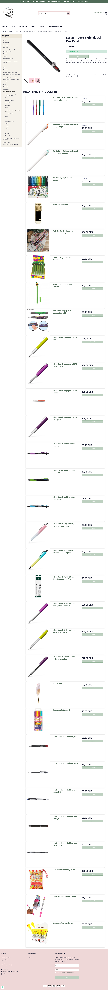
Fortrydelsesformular (55, 26)
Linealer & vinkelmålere (9, 114)
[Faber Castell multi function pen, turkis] (38, 507)
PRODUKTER (4, 26)
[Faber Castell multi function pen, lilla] (38, 454)
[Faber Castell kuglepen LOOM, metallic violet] (38, 374)
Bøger (4, 40)
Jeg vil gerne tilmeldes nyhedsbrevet (68, 972)
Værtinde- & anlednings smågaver (10, 144)
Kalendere (5, 69)
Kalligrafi (6, 107)
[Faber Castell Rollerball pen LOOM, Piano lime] (38, 641)
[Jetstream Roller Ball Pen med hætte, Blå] (38, 800)
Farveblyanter (7, 102)
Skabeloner (7, 123)
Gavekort (5, 56)
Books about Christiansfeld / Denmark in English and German (11, 50)
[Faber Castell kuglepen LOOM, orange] (38, 401)
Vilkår (33, 26)
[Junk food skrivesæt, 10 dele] (38, 880)
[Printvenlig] (106, 31)
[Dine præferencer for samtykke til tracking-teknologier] (2, 987)
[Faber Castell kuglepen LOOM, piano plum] (38, 428)
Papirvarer (5, 86)
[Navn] (67, 965)
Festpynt (5, 53)
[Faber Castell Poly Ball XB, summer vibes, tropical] (38, 561)
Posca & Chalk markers (9, 121)
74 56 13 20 (5, 969)
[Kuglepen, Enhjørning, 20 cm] (38, 907)
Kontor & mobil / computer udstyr (10, 72)
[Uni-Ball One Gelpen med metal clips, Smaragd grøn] (38, 161)
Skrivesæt (7, 126)
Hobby (4, 65)
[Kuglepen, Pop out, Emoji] (38, 933)
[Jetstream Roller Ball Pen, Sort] (38, 774)
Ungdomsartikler (6, 142)
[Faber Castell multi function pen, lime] (38, 481)
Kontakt (41, 26)
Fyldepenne (7, 105)
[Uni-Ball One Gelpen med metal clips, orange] (38, 135)
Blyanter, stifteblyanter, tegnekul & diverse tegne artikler (12, 95)
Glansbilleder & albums (8, 58)
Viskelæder (7, 133)
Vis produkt (92, 104)
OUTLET (5, 82)
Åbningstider (23, 26)
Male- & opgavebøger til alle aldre (10, 77)
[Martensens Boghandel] (9, 13)
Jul (4, 67)
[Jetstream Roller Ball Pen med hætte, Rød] (38, 827)
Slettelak (6, 128)
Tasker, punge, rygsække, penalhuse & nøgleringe (11, 139)
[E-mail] (67, 969)
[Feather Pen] (38, 694)
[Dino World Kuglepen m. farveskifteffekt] (38, 321)
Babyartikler (5, 45)
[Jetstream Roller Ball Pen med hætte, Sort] (38, 853)
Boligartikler (5, 47)
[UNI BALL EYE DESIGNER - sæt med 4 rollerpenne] (38, 108)
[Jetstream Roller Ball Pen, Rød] (38, 747)
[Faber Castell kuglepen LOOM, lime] (38, 348)
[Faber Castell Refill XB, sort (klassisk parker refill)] (38, 587)
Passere (6, 116)
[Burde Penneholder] (38, 215)
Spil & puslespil (6, 135)
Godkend (67, 977)
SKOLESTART (6, 89)
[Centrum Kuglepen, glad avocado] (38, 268)
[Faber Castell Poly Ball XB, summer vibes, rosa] (38, 534)
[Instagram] (4, 974)
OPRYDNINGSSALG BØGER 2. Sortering (11, 79)
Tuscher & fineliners (9, 131)
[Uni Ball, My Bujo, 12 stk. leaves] (38, 188)
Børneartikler (6, 42)
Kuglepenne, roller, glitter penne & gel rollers (12, 111)
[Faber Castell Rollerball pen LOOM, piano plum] (38, 667)
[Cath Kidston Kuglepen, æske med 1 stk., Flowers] (38, 241)
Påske (4, 84)
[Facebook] (1, 974)
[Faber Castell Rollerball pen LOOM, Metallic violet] (38, 614)
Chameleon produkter (9, 100)
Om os (13, 26)
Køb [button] (78, 56)
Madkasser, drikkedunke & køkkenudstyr (11, 74)
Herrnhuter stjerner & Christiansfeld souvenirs (10, 62)
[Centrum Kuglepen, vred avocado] (38, 295)
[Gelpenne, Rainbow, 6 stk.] (38, 720)
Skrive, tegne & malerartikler (9, 91)
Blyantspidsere (8, 98)
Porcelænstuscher (8, 118)
